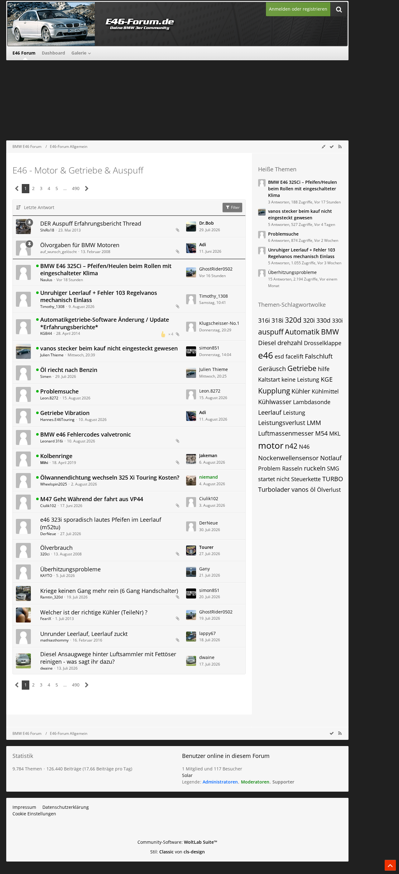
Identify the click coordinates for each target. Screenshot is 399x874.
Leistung (294, 412)
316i (264, 320)
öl (312, 489)
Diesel (267, 343)
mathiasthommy (54, 640)
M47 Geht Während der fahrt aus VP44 (91, 499)
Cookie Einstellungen (34, 814)
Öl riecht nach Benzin (68, 370)
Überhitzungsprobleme (70, 569)
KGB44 (46, 333)
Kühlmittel (325, 391)
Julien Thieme (52, 355)
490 (75, 188)
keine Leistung (300, 379)
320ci (45, 554)
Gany (204, 569)
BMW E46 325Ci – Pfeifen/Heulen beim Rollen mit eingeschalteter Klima (105, 269)
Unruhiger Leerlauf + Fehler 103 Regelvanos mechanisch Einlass (98, 296)
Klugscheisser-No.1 (219, 323)
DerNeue (48, 533)
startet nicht (274, 479)
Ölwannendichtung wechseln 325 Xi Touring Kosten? (109, 477)
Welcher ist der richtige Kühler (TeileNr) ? (93, 612)
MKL (334, 433)
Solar (187, 775)
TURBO (332, 479)
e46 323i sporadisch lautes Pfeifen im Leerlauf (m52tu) (100, 523)
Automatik (302, 332)
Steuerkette (306, 479)
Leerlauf (269, 412)
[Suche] (339, 9)
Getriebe (301, 368)
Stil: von (177, 852)
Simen (45, 376)
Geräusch (272, 368)
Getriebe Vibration (64, 413)
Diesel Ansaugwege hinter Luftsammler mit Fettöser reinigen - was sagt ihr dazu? (108, 657)
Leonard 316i (51, 441)
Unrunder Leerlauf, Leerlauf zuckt (83, 633)
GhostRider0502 (216, 269)
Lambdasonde (311, 402)
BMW (330, 332)
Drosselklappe (322, 343)
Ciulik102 (48, 505)
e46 (265, 355)
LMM (314, 422)
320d (293, 320)
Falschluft (319, 356)
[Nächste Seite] (86, 188)
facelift (294, 356)
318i (277, 320)
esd (279, 356)
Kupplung (274, 391)
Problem (269, 468)
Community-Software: (177, 842)
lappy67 (207, 633)
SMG (333, 468)
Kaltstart (269, 379)
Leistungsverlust (281, 422)
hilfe (323, 369)
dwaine (46, 668)
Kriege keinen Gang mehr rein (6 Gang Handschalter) (109, 590)
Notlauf (331, 458)
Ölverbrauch (56, 547)
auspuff (270, 332)
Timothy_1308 (52, 306)
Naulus (46, 279)
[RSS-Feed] (339, 146)
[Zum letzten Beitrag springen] (191, 227)
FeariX (45, 618)
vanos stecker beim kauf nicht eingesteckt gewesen (109, 348)
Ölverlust (329, 489)
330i (337, 320)
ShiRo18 (47, 230)
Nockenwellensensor (288, 458)
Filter (235, 207)
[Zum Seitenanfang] (390, 865)
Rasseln (292, 468)
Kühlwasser (274, 402)
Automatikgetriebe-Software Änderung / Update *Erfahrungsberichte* (104, 323)
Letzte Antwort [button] (39, 207)
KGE (327, 379)
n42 (291, 446)
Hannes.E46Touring (57, 419)
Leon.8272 (49, 398)
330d (323, 320)
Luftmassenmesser (286, 433)
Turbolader (274, 489)
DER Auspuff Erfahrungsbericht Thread (90, 223)
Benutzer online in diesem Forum (226, 755)
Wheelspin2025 (53, 484)
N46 (304, 446)
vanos (300, 489)
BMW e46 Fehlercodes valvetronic (85, 434)
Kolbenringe (56, 456)
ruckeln (314, 468)
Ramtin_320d (51, 597)
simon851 (209, 348)
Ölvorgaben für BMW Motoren (79, 245)
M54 (321, 433)
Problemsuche (59, 391)
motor (270, 445)
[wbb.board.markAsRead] (331, 146)
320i (309, 320)
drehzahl (289, 343)
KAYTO (46, 575)
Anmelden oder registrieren (298, 9)
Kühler (300, 391)
